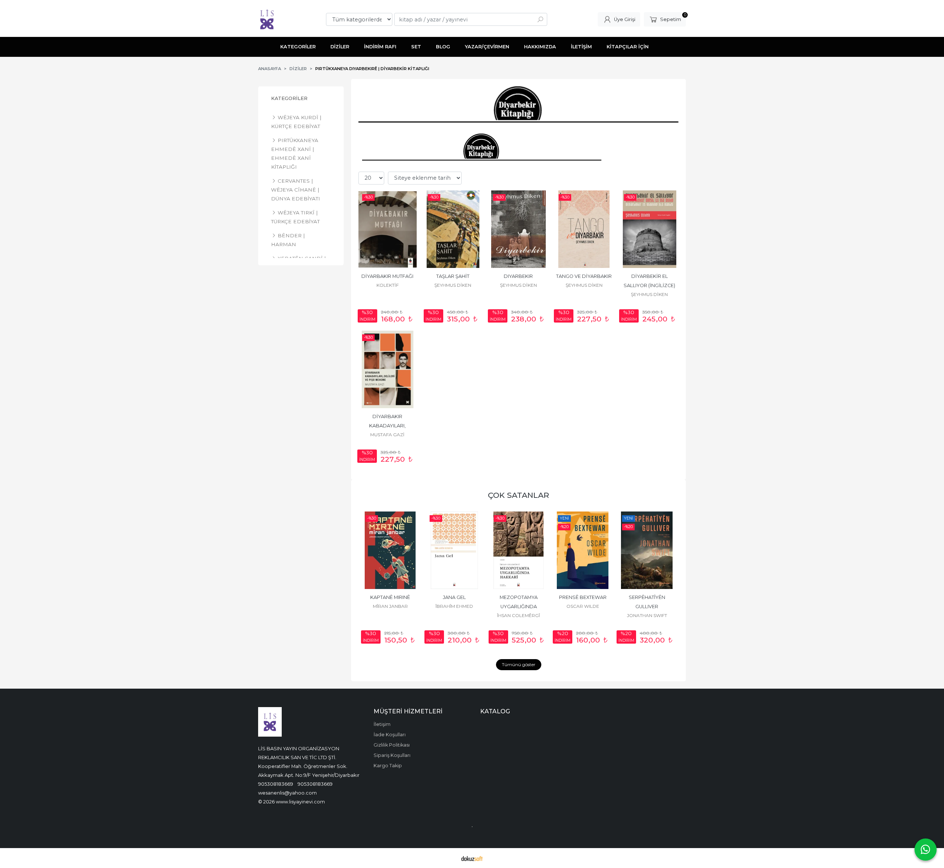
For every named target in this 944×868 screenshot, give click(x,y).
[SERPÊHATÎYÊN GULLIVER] (646, 550)
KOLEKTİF (387, 285)
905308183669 (275, 784)
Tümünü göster (518, 664)
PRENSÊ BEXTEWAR (583, 597)
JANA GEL (454, 597)
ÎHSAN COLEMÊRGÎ (518, 615)
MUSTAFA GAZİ (387, 434)
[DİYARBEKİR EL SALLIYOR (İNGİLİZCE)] (649, 229)
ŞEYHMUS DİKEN (452, 285)
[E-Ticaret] (472, 858)
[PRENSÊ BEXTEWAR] (582, 550)
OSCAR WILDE (582, 606)
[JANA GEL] (454, 550)
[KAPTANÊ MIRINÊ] (390, 550)
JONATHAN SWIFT (647, 615)
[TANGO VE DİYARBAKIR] (584, 229)
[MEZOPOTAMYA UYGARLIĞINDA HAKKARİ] (518, 550)
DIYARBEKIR (518, 276)
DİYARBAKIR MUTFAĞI (387, 276)
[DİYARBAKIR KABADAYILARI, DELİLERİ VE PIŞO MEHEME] (387, 369)
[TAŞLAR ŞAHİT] (453, 229)
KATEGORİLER (289, 98)
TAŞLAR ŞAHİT (452, 276)
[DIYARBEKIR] (518, 229)
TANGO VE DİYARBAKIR (584, 276)
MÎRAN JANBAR (390, 606)
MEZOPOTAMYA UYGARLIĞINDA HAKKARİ (519, 607)
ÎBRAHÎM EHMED (454, 606)
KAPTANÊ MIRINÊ (390, 597)
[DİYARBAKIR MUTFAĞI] (387, 229)
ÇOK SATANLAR (518, 495)
